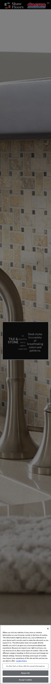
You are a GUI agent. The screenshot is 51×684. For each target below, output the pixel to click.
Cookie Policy (21, 661)
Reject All (25, 673)
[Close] (48, 629)
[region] (25, 654)
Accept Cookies (25, 680)
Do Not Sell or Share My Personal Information (25, 666)
